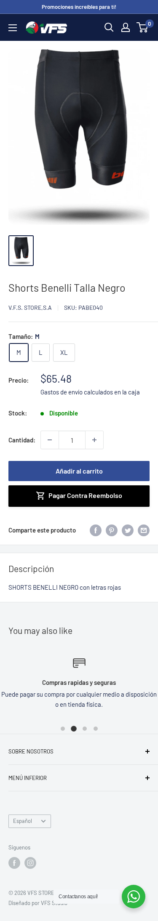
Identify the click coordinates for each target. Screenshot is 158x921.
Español (22, 820)
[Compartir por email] (144, 530)
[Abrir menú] (12, 27)
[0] (142, 27)
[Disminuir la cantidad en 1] (50, 440)
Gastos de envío (61, 392)
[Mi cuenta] (125, 27)
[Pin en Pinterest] (112, 530)
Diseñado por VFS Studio (37, 903)
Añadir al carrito (79, 471)
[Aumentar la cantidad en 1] (94, 440)
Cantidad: (21, 440)
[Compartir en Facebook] (96, 530)
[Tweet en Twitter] (128, 530)
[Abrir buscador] (109, 27)
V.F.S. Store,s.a (30, 307)
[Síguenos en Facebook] (14, 863)
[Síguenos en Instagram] (30, 863)
